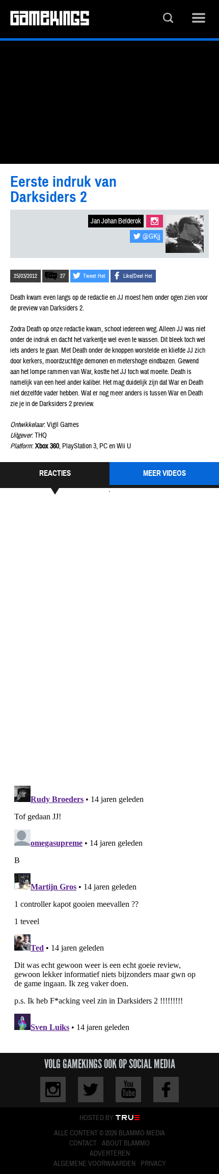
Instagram (154, 221)
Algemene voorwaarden (94, 1163)
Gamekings (49, 19)
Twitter (90, 1089)
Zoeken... (168, 19)
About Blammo (126, 1143)
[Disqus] (109, 638)
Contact (83, 1143)
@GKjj (151, 236)
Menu (198, 19)
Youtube (128, 1089)
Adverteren (110, 1153)
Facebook (166, 1089)
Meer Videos (164, 473)
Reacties (55, 473)
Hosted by (96, 1118)
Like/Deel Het (137, 276)
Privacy (153, 1163)
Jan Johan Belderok (116, 221)
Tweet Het (94, 276)
